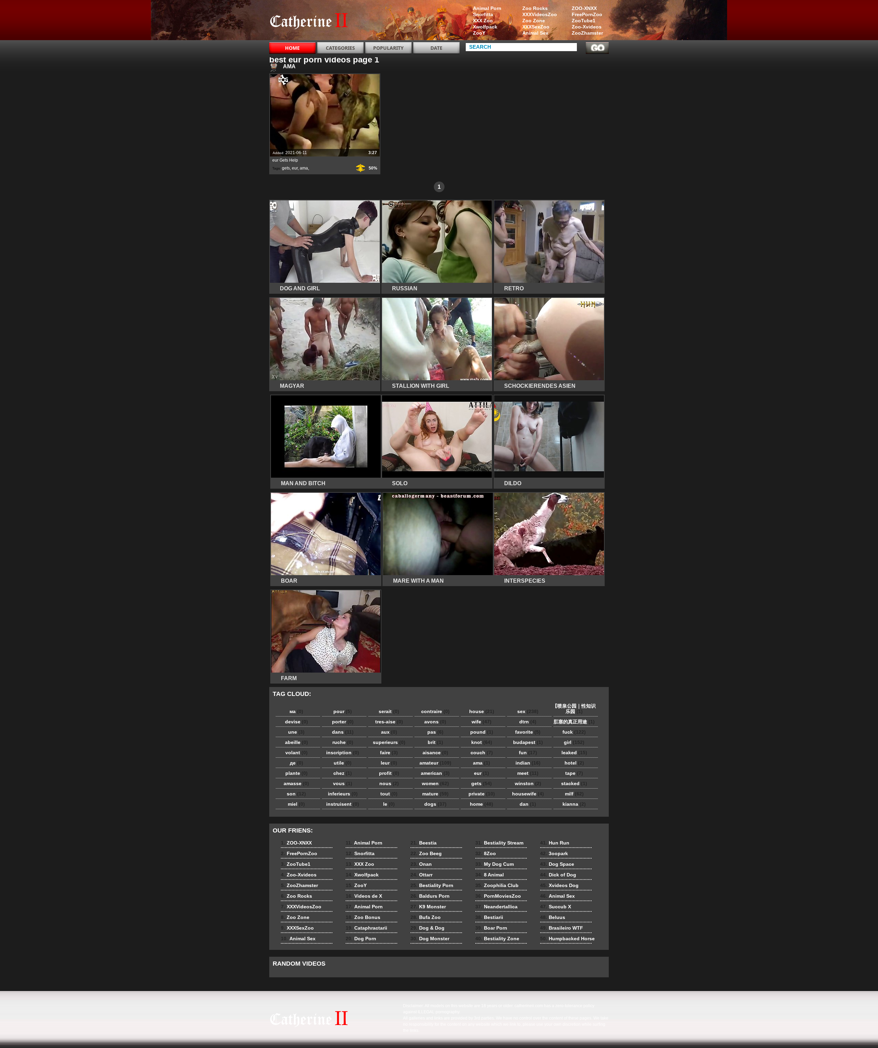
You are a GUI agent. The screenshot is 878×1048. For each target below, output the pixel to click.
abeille (296, 742)
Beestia (424, 843)
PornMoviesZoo (498, 896)
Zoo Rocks (535, 8)
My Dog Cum (494, 864)
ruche (342, 742)
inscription (342, 752)
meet (527, 773)
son (296, 793)
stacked (574, 783)
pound (481, 732)
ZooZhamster (587, 33)
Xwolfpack (485, 27)
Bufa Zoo (426, 917)
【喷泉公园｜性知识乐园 (574, 708)
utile (343, 763)
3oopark (554, 853)
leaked (574, 752)
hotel (574, 763)
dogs (435, 804)
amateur (435, 763)
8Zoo (485, 853)
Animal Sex (535, 33)
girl (574, 742)
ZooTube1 (583, 20)
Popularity (388, 48)
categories (340, 48)
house (481, 711)
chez (342, 773)
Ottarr (421, 874)
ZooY (479, 33)
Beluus (552, 917)
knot (481, 742)
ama (304, 168)
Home (292, 48)
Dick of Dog (558, 874)
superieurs (389, 742)
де (296, 763)
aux (389, 732)
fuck (574, 732)
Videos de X (364, 896)
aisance (435, 752)
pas (435, 732)
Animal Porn (487, 8)
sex (527, 711)
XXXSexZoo (535, 27)
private (481, 793)
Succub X (555, 906)
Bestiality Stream (499, 843)
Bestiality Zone (497, 938)
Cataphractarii (366, 928)
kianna (574, 804)
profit (389, 773)
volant (296, 752)
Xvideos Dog (559, 885)
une (296, 732)
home (481, 804)
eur (295, 168)
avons (435, 721)
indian (528, 763)
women (435, 783)
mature (435, 793)
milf (574, 793)
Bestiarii (489, 917)
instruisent (342, 804)
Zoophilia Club (497, 885)
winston (528, 783)
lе (389, 804)
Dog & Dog (427, 928)
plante (296, 773)
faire (389, 752)
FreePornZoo (587, 14)
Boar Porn (491, 928)
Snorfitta (483, 14)
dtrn (527, 721)
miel (296, 804)
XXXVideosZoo (539, 14)
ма (296, 711)
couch (482, 752)
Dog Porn (361, 938)
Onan (421, 864)
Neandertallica (496, 906)
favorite (528, 732)
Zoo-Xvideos (587, 27)
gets (286, 168)
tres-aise (389, 721)
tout (389, 793)
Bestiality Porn (432, 885)
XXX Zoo (483, 20)
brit (435, 742)
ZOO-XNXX (584, 8)
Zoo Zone (533, 20)
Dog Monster (430, 938)
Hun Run (554, 843)
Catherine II (312, 21)
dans (343, 732)
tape (574, 773)
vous (342, 783)
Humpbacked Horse (567, 938)
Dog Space (557, 864)
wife (481, 721)
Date (436, 48)
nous (389, 783)
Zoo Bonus (363, 917)
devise (296, 721)
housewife (528, 793)
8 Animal (489, 874)
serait (389, 711)
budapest (528, 742)
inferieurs (343, 793)
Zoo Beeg (426, 853)
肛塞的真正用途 (574, 721)
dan (528, 804)
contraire (435, 711)
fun (528, 752)
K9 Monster (428, 906)
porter (343, 721)
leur (389, 763)
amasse (296, 783)
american (435, 773)
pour (342, 711)
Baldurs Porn (430, 896)
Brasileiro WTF (561, 928)
